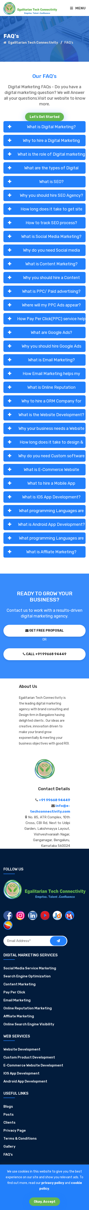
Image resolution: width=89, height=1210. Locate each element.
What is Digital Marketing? (51, 126)
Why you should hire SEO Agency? (51, 195)
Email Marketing (17, 1000)
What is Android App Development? (51, 524)
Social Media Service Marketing (29, 968)
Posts (8, 1114)
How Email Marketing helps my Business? (51, 375)
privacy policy (52, 1183)
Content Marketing (19, 984)
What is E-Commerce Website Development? (51, 471)
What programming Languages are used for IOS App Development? (51, 512)
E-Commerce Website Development (33, 1065)
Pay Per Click (14, 992)
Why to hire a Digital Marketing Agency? (51, 142)
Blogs (8, 1106)
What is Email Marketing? (51, 359)
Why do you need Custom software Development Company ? (51, 457)
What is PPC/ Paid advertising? (51, 291)
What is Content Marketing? (51, 263)
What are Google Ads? (51, 332)
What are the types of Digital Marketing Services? (51, 169)
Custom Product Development (29, 1057)
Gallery (9, 1146)
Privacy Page (14, 1130)
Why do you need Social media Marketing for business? (51, 252)
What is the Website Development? (51, 414)
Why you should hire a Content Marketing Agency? (51, 279)
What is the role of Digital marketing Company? (51, 156)
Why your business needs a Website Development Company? (51, 430)
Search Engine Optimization (27, 976)
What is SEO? (51, 181)
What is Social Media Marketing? (51, 236)
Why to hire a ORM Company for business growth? (51, 403)
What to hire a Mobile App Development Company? (51, 485)
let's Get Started (44, 117)
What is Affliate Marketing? (51, 551)
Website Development (21, 1049)
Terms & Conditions (20, 1138)
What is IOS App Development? (51, 497)
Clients (9, 1122)
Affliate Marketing (18, 1016)
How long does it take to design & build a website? (51, 444)
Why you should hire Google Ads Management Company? (51, 348)
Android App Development (25, 1081)
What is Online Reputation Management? (51, 389)
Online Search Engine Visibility (28, 1024)
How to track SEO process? (51, 222)
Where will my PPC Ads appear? (51, 305)
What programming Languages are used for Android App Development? (51, 540)
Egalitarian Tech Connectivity (33, 43)
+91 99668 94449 (54, 800)
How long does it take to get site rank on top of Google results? (51, 211)
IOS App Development (21, 1073)
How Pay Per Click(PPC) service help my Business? (51, 320)
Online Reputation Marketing (27, 1008)
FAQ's (8, 1154)
